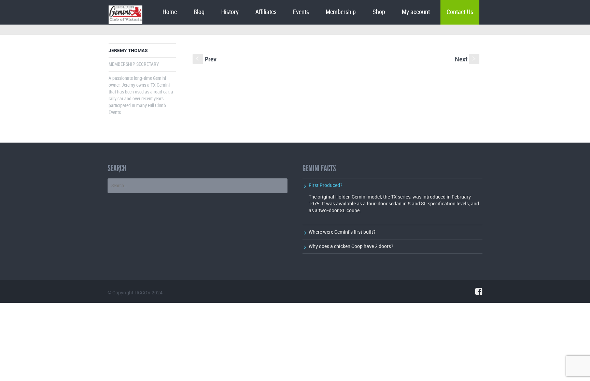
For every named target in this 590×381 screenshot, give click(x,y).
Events (301, 12)
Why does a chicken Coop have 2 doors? (351, 246)
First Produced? (325, 185)
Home (170, 12)
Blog (199, 12)
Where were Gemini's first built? (342, 232)
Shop (379, 12)
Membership (341, 12)
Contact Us (460, 12)
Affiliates (266, 12)
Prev (206, 59)
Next (466, 59)
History (230, 12)
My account (416, 12)
